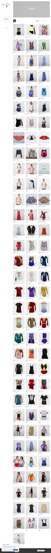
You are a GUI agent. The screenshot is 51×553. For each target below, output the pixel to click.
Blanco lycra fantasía (28, 113)
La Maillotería (6, 16)
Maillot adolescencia (28, 252)
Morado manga (40, 452)
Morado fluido (28, 452)
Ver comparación (40, 550)
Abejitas (14, 36)
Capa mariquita (15, 144)
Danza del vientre (40, 175)
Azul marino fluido (28, 82)
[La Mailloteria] (6, 5)
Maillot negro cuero (15, 375)
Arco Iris (39, 36)
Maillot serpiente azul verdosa (17, 406)
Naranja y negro (28, 483)
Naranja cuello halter (16, 483)
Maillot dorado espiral (41, 298)
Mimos (39, 437)
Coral (26, 175)
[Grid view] (37, 21)
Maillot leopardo (28, 329)
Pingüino (39, 529)
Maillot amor (15, 267)
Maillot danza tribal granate (17, 298)
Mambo (27, 421)
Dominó (27, 190)
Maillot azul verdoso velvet (42, 267)
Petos (26, 529)
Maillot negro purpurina (29, 375)
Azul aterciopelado (15, 67)
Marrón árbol (27, 437)
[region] (10, 547)
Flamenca (14, 221)
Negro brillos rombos (41, 483)
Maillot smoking (28, 406)
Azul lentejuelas (15, 82)
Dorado (39, 190)
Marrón (14, 437)
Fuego (26, 221)
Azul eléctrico (27, 67)
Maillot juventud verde (16, 329)
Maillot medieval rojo (41, 329)
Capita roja (39, 144)
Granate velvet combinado (41, 221)
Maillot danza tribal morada (29, 298)
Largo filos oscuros (15, 252)
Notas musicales (40, 514)
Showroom (5, 19)
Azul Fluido (39, 67)
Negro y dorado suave (29, 514)
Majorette (14, 421)
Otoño (14, 529)
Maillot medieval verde (16, 344)
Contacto (6, 21)
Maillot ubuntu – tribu (41, 406)
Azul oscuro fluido (40, 82)
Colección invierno (28, 159)
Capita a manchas (28, 144)
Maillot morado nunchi (41, 344)
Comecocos (39, 159)
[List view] (39, 21)
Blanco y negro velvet (41, 113)
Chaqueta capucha (15, 159)
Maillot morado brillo (28, 344)
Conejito (14, 175)
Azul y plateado (15, 113)
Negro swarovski (15, 514)
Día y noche (14, 190)
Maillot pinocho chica (41, 375)
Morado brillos (15, 452)
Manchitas (39, 421)
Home (29, 10)
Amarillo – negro (28, 36)
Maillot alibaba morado (41, 252)
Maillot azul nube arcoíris (29, 267)
